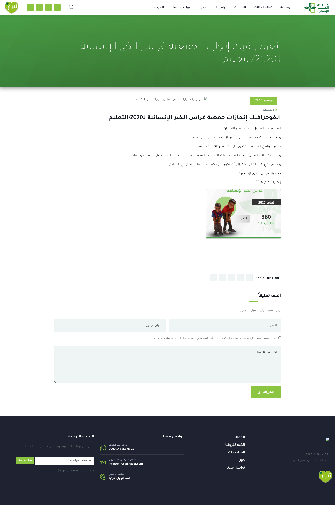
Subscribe (25, 460)
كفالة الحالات (263, 7)
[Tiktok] (48, 7)
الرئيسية (286, 7)
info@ (112, 464)
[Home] (324, 441)
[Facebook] (57, 7)
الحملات (240, 7)
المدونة (203, 7)
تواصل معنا (181, 7)
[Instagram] (39, 7)
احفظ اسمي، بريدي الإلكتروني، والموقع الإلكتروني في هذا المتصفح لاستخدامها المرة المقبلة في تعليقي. (214, 338)
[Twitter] (30, 7)
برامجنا (221, 7)
